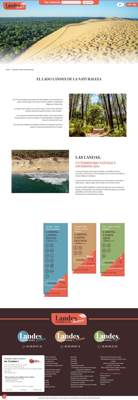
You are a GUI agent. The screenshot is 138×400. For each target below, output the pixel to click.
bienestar (74, 357)
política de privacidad (93, 398)
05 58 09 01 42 (34, 346)
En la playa (74, 363)
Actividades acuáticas (48, 387)
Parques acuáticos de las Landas (110, 357)
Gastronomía (45, 384)
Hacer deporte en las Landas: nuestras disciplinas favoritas (113, 369)
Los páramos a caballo (78, 382)
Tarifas (102, 384)
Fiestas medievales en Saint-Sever (52, 365)
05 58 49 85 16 (72, 346)
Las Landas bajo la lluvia (48, 374)
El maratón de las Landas (49, 359)
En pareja (74, 359)
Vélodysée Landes (76, 374)
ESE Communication (52, 398)
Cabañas (103, 378)
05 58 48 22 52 (109, 346)
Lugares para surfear (77, 365)
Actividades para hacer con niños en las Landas (113, 360)
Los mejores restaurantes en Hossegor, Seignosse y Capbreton (83, 369)
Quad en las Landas (77, 387)
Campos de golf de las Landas (50, 370)
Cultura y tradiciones (47, 361)
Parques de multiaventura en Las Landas (84, 384)
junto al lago (45, 380)
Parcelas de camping (107, 380)
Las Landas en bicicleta (48, 357)
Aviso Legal (82, 398)
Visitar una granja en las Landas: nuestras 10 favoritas (113, 364)
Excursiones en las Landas (49, 363)
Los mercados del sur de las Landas (82, 376)
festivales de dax (46, 376)
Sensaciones (45, 382)
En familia (74, 361)
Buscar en (88, 2)
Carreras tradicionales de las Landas (82, 380)
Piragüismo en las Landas (79, 378)
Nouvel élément (105, 376)
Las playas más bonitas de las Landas (82, 372)
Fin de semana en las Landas (50, 372)
